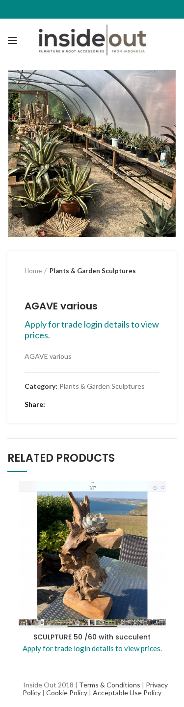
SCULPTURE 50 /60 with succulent (92, 637)
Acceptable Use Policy (127, 692)
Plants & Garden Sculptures (93, 271)
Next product (49, 285)
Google (80, 404)
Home (33, 271)
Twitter (67, 404)
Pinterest (92, 404)
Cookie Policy (66, 692)
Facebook (55, 404)
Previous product (29, 285)
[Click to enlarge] (24, 220)
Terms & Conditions (109, 685)
